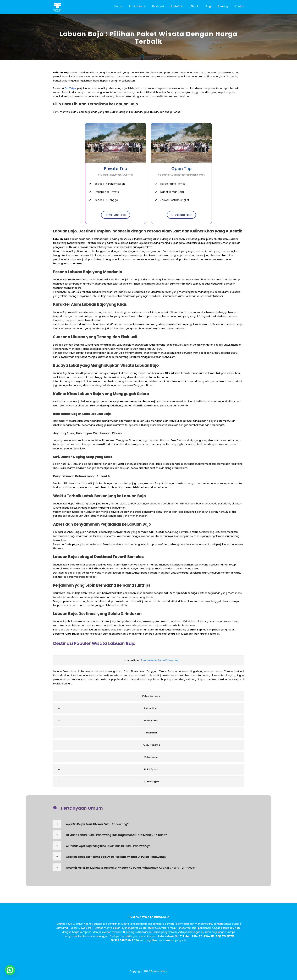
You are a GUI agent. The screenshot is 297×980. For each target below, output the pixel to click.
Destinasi (158, 6)
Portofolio (177, 6)
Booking (223, 6)
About (194, 6)
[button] (10, 970)
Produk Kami (137, 6)
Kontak (239, 6)
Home (118, 6)
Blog (208, 6)
